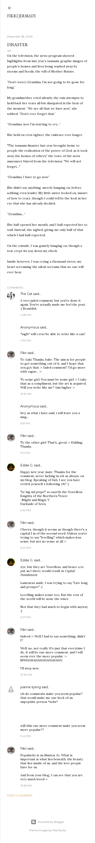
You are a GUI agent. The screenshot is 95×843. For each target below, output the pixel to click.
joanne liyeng (30, 687)
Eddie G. (26, 465)
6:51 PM (25, 423)
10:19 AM (25, 393)
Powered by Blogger (51, 821)
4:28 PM (25, 314)
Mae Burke (59, 830)
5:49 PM (25, 547)
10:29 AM (26, 674)
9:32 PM (25, 510)
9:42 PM (25, 736)
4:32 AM (25, 340)
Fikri (23, 353)
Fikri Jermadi (21, 15)
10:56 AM (26, 785)
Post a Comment (19, 795)
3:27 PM (25, 617)
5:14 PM (25, 452)
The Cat (26, 294)
